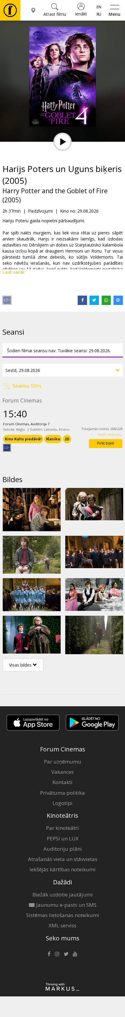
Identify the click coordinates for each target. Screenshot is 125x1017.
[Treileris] (62, 142)
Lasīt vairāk (13, 272)
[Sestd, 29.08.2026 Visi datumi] (62, 370)
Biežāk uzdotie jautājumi (62, 894)
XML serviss (62, 925)
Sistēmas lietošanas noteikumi (62, 915)
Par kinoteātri (62, 827)
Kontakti (62, 782)
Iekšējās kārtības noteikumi (62, 869)
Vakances (62, 771)
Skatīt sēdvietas (109, 434)
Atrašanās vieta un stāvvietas (62, 859)
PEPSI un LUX (63, 838)
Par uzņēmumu (62, 761)
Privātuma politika (62, 792)
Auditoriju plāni (62, 848)
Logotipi (62, 803)
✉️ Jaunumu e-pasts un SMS (62, 904)
